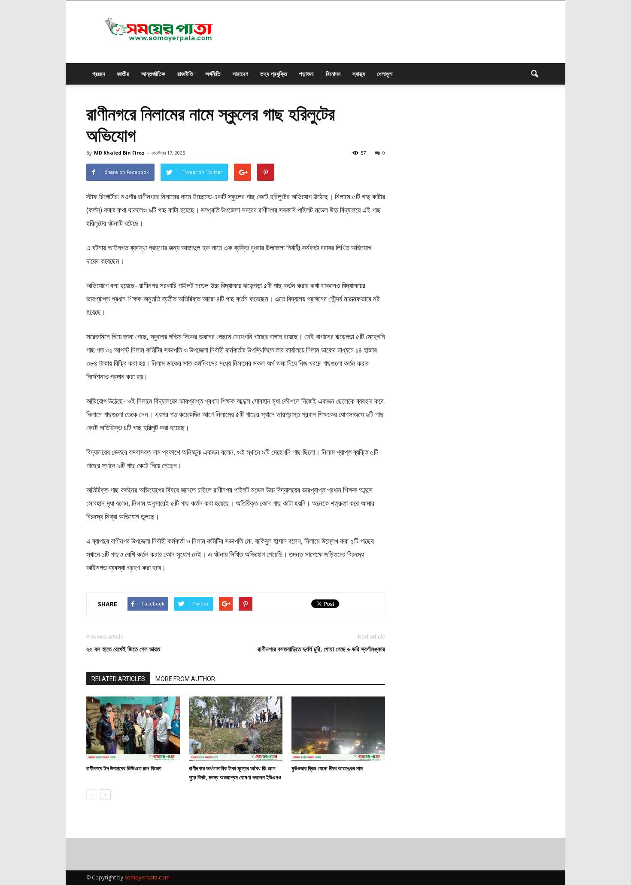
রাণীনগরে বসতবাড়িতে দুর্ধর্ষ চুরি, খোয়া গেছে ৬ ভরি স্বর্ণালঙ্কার (321, 649)
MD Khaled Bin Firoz (119, 152)
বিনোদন (333, 74)
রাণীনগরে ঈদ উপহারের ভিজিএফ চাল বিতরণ (123, 768)
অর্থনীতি (213, 74)
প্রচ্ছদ (98, 74)
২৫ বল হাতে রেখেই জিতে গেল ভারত (123, 649)
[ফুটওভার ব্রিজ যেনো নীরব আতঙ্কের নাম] (338, 728)
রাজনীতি (185, 74)
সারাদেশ (240, 74)
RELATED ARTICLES (118, 678)
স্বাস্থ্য (358, 74)
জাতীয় (123, 74)
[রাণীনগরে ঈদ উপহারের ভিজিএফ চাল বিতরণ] (133, 728)
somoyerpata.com (147, 877)
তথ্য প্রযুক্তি (273, 74)
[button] (534, 74)
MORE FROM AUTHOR (185, 678)
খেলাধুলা (385, 74)
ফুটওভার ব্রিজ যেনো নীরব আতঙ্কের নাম (327, 768)
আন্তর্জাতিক (153, 74)
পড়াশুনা (306, 74)
